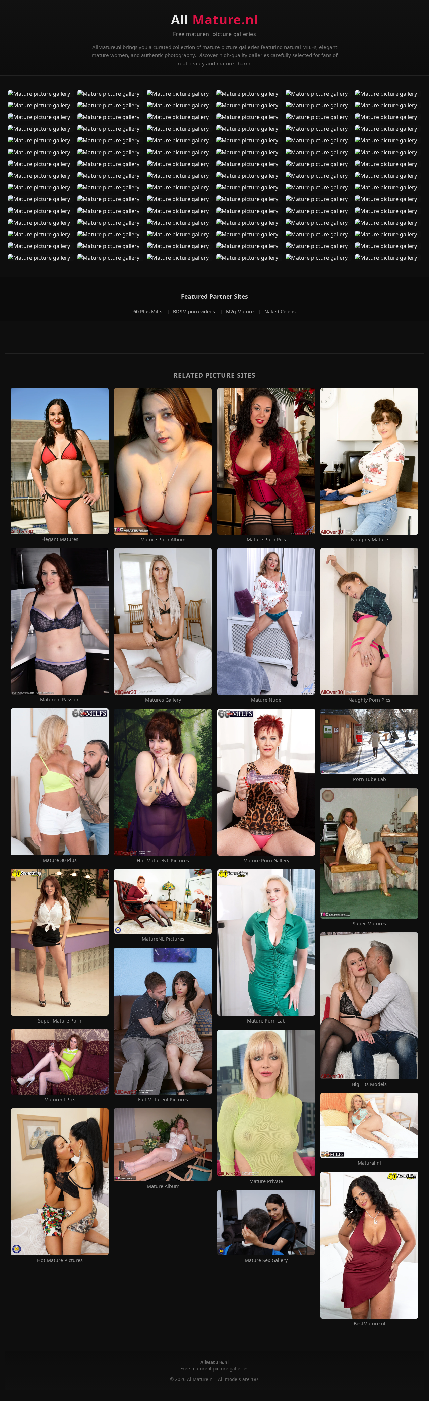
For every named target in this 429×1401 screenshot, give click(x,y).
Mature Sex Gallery (266, 1260)
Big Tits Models (369, 1084)
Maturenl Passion (60, 700)
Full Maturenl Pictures (163, 1100)
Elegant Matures (59, 539)
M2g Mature (240, 311)
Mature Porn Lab (266, 1021)
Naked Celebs (280, 311)
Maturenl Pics (59, 1100)
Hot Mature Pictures (60, 1260)
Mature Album (163, 1186)
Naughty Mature (369, 540)
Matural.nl (369, 1163)
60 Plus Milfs (148, 311)
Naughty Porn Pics (369, 700)
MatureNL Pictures (163, 939)
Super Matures (369, 924)
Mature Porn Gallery (266, 861)
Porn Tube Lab (369, 779)
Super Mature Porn (59, 1021)
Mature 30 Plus (60, 860)
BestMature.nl (369, 1324)
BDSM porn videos (195, 311)
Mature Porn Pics (266, 540)
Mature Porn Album (162, 540)
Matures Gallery (163, 700)
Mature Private (266, 1181)
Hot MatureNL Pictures (163, 861)
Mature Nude (266, 700)
